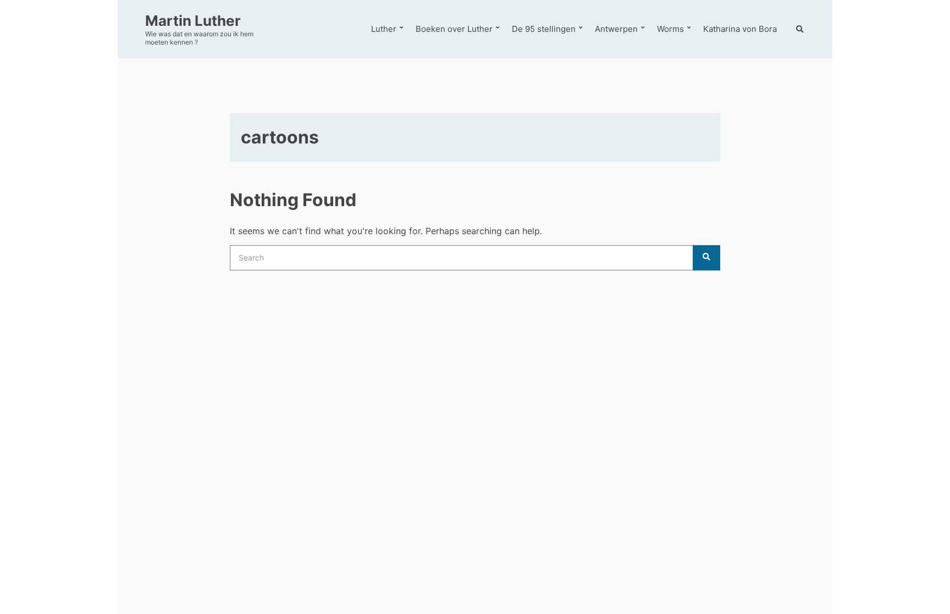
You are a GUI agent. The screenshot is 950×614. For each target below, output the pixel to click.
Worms (670, 29)
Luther (383, 29)
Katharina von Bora (740, 29)
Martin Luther (193, 20)
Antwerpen (616, 29)
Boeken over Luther (454, 29)
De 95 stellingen (544, 29)
